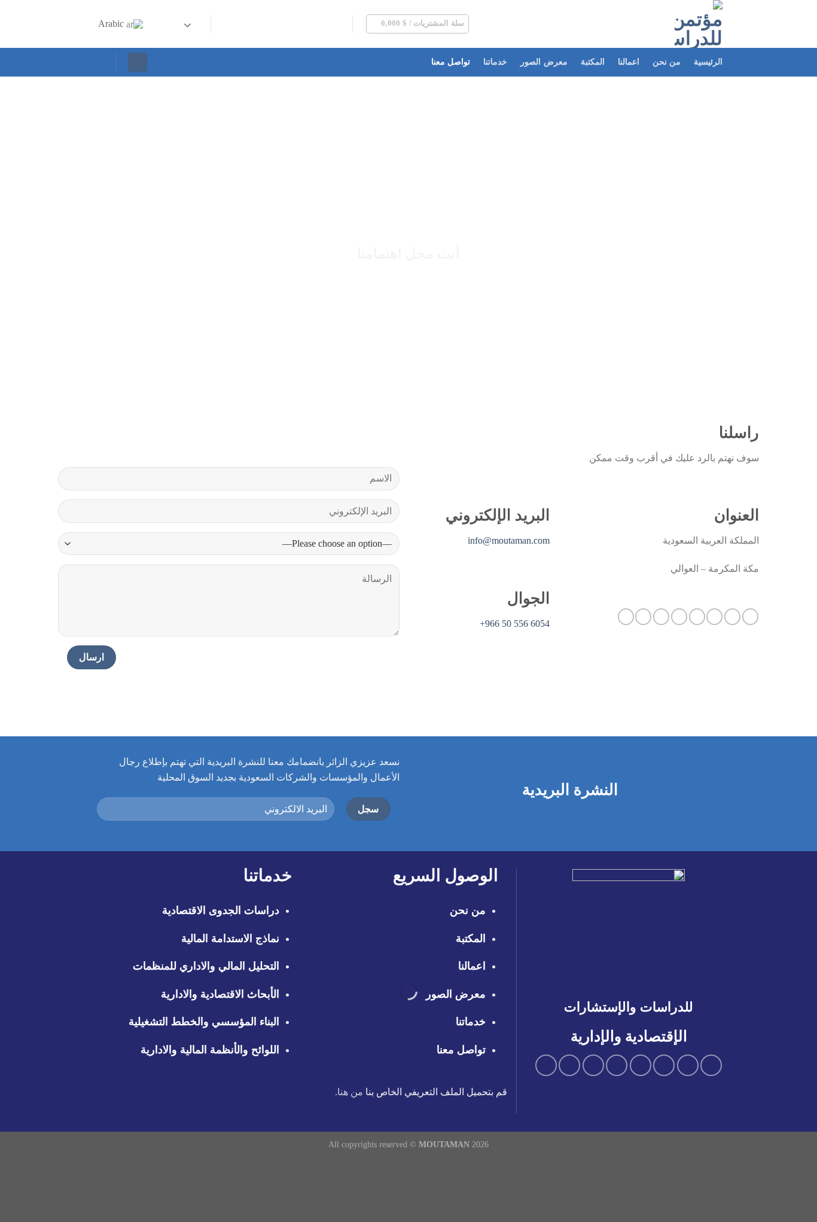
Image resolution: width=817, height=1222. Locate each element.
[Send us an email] (293, 24)
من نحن (667, 61)
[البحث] (99, 62)
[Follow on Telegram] (231, 24)
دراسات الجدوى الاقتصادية (220, 910)
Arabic (112, 24)
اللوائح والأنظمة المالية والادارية (210, 1050)
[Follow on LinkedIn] (246, 24)
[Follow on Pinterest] (262, 24)
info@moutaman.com (509, 540)
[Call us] (277, 24)
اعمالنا (628, 61)
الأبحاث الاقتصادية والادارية (220, 994)
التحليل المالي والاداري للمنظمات (206, 966)
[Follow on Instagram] (324, 24)
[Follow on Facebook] (340, 24)
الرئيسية (708, 61)
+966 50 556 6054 (515, 623)
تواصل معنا (450, 61)
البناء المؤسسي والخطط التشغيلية (204, 1022)
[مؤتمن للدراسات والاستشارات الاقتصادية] (639, 24)
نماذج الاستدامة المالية (230, 938)
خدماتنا (495, 61)
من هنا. (349, 1092)
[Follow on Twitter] (308, 24)
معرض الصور (543, 61)
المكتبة (593, 61)
